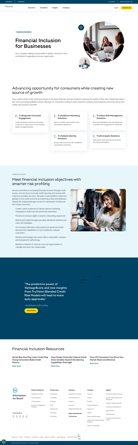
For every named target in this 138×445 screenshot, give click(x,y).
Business (21, 2)
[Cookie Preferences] (3, 441)
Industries (43, 8)
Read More (31, 311)
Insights (55, 8)
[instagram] (24, 419)
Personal (9, 2)
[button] (112, 2)
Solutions (31, 8)
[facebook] (17, 419)
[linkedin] (14, 419)
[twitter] (20, 419)
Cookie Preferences (61, 437)
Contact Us (126, 8)
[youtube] (27, 419)
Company (66, 8)
